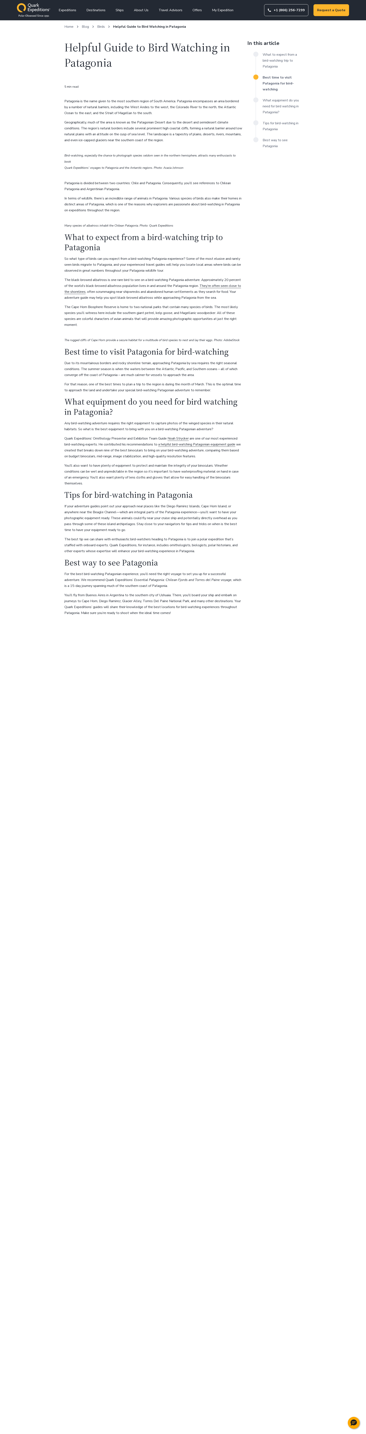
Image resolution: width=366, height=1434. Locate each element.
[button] (354, 1423)
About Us (141, 10)
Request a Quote (331, 10)
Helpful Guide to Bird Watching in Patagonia (149, 26)
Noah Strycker (178, 438)
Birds (101, 26)
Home (68, 26)
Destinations (95, 10)
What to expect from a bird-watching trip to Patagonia (280, 60)
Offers (197, 10)
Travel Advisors (170, 10)
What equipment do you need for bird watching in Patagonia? (281, 106)
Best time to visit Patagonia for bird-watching (278, 83)
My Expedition (222, 10)
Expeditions (67, 10)
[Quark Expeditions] (33, 10)
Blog (85, 26)
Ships (120, 10)
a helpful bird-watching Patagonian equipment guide (196, 444)
